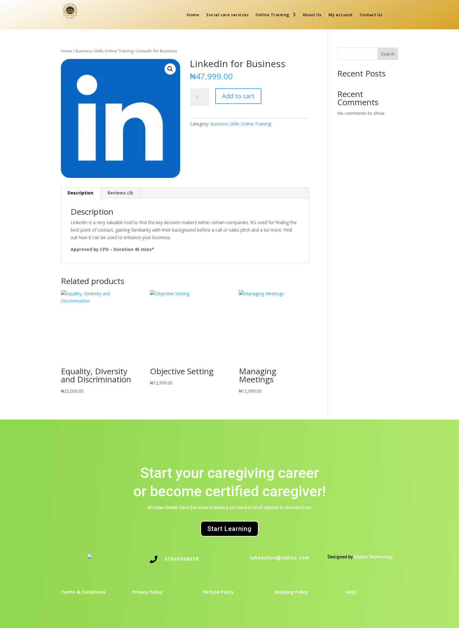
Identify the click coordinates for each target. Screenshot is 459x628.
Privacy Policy (147, 592)
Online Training (272, 14)
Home (193, 14)
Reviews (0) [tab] (120, 193)
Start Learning (229, 528)
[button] (170, 69)
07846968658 (182, 559)
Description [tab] (80, 193)
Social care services (227, 14)
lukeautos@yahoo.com (280, 558)
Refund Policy (218, 592)
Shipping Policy (291, 592)
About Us (312, 14)
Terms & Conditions (83, 592)
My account (340, 14)
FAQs (351, 592)
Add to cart (238, 96)
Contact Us (371, 14)
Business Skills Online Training (104, 51)
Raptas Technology (373, 556)
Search (388, 54)
